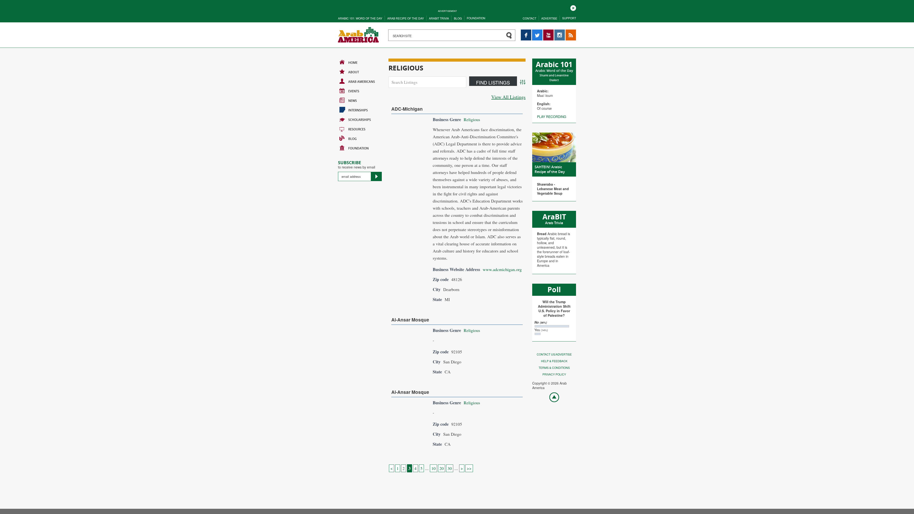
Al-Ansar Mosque (410, 319)
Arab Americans (361, 81)
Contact (529, 18)
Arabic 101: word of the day (360, 18)
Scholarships (359, 120)
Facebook (526, 32)
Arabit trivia (439, 18)
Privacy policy (554, 374)
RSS (569, 32)
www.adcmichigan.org (502, 269)
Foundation (476, 18)
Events (353, 91)
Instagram (559, 32)
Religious (472, 119)
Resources (356, 129)
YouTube (548, 32)
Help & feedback (554, 361)
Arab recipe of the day (405, 18)
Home (353, 62)
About (353, 72)
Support (569, 18)
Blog (458, 18)
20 (441, 468)
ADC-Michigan (407, 109)
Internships (358, 110)
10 (433, 468)
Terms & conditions (554, 368)
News (352, 101)
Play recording (551, 116)
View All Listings (508, 97)
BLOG (352, 139)
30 (449, 468)
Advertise (549, 18)
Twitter (537, 32)
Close (573, 7)
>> (469, 468)
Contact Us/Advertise (554, 354)
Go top (551, 396)
